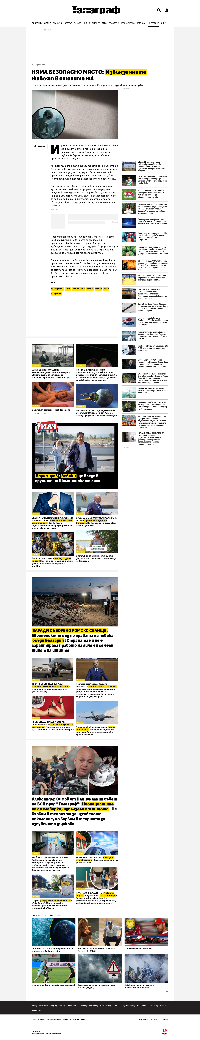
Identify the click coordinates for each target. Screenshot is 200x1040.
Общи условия (56, 1033)
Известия (165, 1019)
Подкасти (114, 23)
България (57, 23)
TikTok (83, 1019)
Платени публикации (54, 1019)
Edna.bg (163, 1006)
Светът (68, 23)
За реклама (41, 1019)
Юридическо (128, 23)
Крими (86, 23)
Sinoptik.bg (36, 1010)
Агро (104, 23)
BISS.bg (117, 1006)
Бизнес (96, 23)
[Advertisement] (75, 317)
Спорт (47, 23)
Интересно (153, 23)
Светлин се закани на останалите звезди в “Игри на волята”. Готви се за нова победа (96, 558)
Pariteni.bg (93, 1006)
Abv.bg (34, 1006)
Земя (67, 289)
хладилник (56, 294)
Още (163, 23)
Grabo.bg (154, 1006)
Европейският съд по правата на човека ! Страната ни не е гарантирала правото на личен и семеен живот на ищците (73, 640)
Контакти (67, 1019)
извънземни (57, 289)
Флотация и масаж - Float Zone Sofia (51, 410)
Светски (141, 23)
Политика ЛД (155, 1019)
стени (90, 289)
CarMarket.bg (105, 1006)
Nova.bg (84, 1006)
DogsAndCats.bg (128, 1006)
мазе (106, 289)
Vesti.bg (62, 1006)
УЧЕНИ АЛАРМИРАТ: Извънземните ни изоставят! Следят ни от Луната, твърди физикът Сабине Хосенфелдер (96, 413)
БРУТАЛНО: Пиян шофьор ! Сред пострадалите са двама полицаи (97, 860)
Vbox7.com (43, 1006)
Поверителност (142, 1019)
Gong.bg (53, 1006)
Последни (37, 23)
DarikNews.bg (73, 1006)
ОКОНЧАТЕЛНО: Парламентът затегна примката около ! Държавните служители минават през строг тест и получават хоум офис (52, 523)
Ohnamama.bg (142, 1006)
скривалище (78, 289)
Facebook (76, 1019)
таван (98, 289)
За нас (34, 1019)
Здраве (77, 23)
